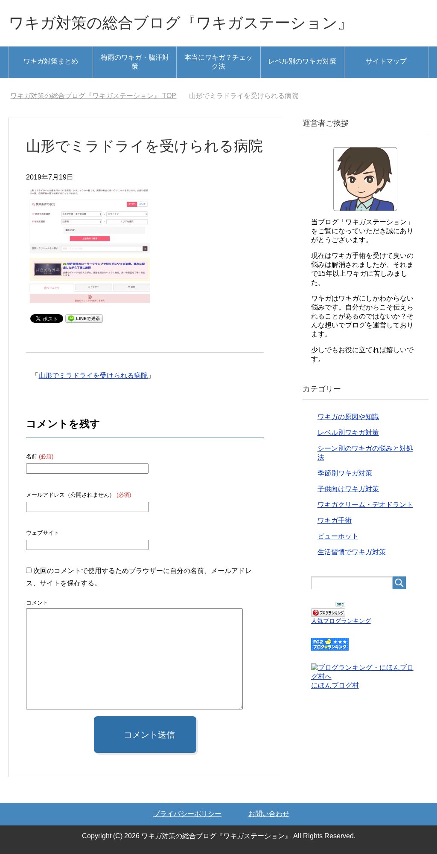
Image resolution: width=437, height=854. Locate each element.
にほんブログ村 (335, 685)
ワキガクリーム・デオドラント (365, 504)
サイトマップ (386, 61)
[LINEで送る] (84, 317)
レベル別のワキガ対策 (302, 61)
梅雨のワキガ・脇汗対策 (135, 62)
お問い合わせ (268, 813)
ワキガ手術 (335, 520)
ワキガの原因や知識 (348, 416)
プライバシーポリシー (187, 813)
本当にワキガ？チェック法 (218, 62)
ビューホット (338, 536)
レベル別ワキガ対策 (348, 432)
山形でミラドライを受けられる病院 (93, 375)
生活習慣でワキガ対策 (352, 552)
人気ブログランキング (341, 620)
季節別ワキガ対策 (345, 473)
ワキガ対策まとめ (50, 61)
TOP (93, 95)
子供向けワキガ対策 (348, 488)
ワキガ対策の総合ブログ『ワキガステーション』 (181, 23)
